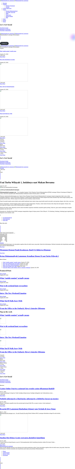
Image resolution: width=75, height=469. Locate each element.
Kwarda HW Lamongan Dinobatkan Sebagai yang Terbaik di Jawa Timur (28, 409)
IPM (7, 17)
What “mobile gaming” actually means (8, 51)
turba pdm (5, 220)
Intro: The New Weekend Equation (7, 86)
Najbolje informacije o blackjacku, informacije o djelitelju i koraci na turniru (29, 399)
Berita (2, 168)
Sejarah (7, 7)
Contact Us (4, 43)
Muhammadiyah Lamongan (6, 446)
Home (4, 21)
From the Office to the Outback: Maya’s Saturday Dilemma (16, 267)
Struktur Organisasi (10, 5)
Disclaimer (5, 455)
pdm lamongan (6, 219)
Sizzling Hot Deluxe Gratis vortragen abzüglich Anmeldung (22, 438)
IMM (7, 13)
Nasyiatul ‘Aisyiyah (10, 12)
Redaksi (2, 243)
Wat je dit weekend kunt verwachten (7, 59)
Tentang (5, 4)
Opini (4, 19)
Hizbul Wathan (9, 16)
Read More (2, 56)
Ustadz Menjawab (7, 8)
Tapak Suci (8, 15)
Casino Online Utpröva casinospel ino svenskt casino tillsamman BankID (27, 389)
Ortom (4, 9)
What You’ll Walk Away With (6, 113)
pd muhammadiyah (7, 217)
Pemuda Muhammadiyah (11, 11)
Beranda (5, 3)
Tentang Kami (6, 452)
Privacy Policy (6, 454)
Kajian (4, 20)
